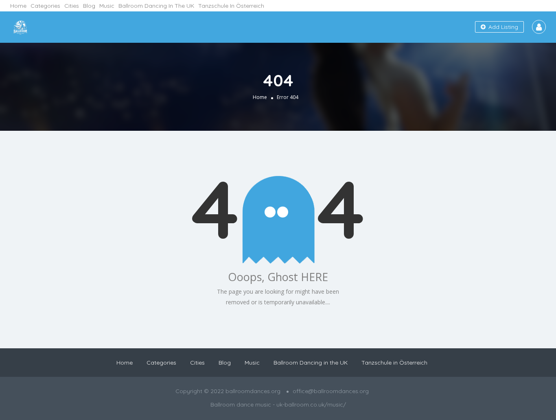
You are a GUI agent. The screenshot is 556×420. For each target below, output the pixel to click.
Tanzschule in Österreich (231, 5)
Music (106, 5)
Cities (71, 5)
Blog (89, 5)
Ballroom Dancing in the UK (156, 5)
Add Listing (502, 27)
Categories (45, 5)
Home (18, 5)
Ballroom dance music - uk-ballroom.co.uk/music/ (278, 404)
